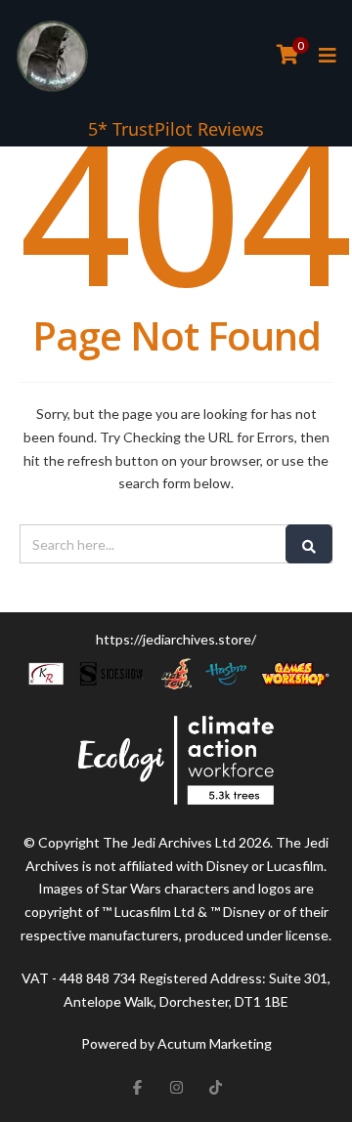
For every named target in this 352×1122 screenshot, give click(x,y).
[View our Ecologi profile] (176, 760)
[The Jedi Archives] (52, 56)
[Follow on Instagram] (176, 1086)
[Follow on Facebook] (136, 1086)
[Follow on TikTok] (215, 1086)
